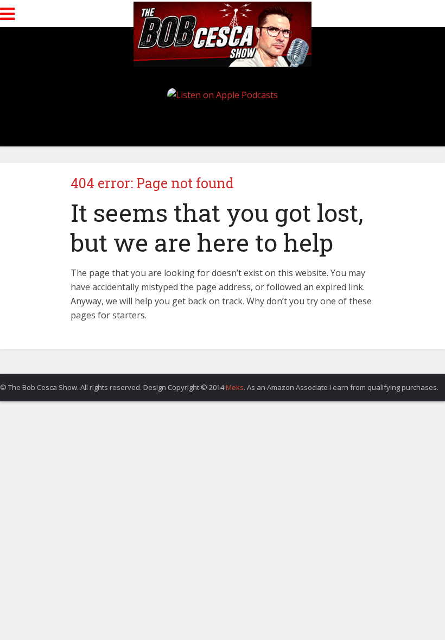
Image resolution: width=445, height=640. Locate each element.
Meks (235, 387)
